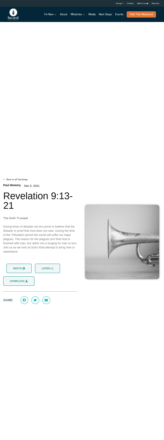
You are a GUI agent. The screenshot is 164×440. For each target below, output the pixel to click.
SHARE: (8, 300)
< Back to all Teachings (15, 179)
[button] (24, 300)
